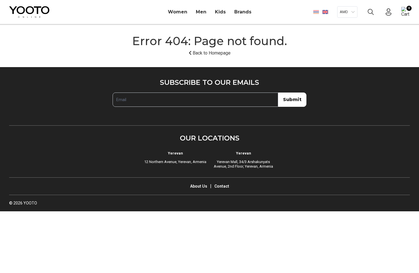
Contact (221, 186)
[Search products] (371, 12)
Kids (220, 12)
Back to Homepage (211, 53)
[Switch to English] (325, 11)
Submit (292, 99)
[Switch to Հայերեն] (316, 12)
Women (177, 12)
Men (201, 12)
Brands (242, 12)
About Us (198, 186)
